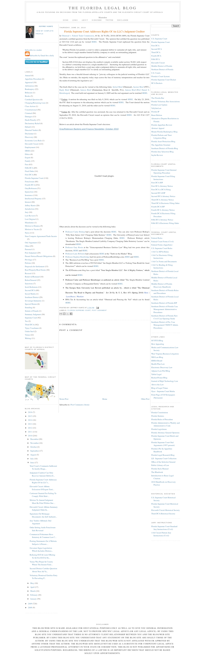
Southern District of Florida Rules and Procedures (165, 292)
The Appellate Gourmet (160, 144)
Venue (27, 334)
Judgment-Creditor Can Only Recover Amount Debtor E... (42, 474)
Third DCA (29, 324)
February (34, 594)
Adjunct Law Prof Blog (160, 370)
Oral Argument (31, 242)
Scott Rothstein (31, 287)
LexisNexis (70, 296)
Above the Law (157, 384)
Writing (28, 338)
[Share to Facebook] (71, 313)
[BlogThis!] (64, 313)
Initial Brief (117, 86)
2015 (30, 416)
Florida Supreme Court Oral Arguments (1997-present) (163, 444)
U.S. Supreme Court (159, 38)
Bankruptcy (30, 89)
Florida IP (155, 111)
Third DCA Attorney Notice (162, 199)
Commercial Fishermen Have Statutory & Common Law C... (43, 536)
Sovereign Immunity (33, 300)
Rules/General (30, 280)
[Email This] (60, 313)
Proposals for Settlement (34, 266)
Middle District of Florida (161, 66)
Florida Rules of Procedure (162, 419)
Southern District (32, 297)
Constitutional (31, 109)
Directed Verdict (31, 130)
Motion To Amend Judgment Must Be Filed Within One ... (42, 501)
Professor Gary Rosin (74, 247)
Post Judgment (31, 252)
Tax (26, 321)
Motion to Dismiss (32, 225)
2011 (30, 431)
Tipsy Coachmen (32, 328)
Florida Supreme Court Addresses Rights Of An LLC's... (43, 481)
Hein (146, 292)
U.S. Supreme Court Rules (161, 248)
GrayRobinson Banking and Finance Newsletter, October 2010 (89, 129)
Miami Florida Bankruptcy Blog (164, 131)
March (33, 591)
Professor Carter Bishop (75, 231)
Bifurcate (28, 92)
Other (27, 246)
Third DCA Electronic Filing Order (165, 203)
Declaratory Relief (32, 123)
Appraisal (29, 82)
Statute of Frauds (32, 311)
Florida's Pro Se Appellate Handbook (161, 450)
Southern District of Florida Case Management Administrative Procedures (164, 309)
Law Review (30, 215)
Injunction (29, 191)
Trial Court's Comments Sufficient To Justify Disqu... (43, 467)
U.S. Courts (155, 73)
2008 (30, 607)
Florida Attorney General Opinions (165, 432)
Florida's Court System (160, 76)
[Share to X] (67, 313)
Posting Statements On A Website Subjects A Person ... (43, 542)
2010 (30, 435)
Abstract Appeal (157, 128)
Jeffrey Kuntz (46, 26)
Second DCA (30, 290)
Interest (28, 202)
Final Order (29, 171)
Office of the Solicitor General (163, 462)
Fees (27, 164)
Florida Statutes (157, 416)
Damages (28, 116)
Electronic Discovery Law (161, 367)
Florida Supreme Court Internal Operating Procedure (163, 171)
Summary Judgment (33, 314)
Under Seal (29, 331)
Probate (28, 263)
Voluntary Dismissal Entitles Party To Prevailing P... (43, 577)
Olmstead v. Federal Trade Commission (78, 35)
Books (27, 96)
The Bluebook (157, 472)
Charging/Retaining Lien (35, 102)
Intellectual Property (33, 198)
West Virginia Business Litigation (165, 353)
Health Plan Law (158, 364)
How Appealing (157, 344)
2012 (30, 427)
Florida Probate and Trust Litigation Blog (161, 136)
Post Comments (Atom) (80, 404)
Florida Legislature (159, 429)
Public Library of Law (160, 465)
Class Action (30, 106)
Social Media (30, 293)
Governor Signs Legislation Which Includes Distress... (41, 549)
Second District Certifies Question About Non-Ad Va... (43, 570)
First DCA (29, 174)
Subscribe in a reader (33, 50)
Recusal (28, 273)
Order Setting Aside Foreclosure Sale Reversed (43, 529)
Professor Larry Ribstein (75, 253)
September (34, 450)
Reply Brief (64, 89)
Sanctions (29, 283)
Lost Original (30, 219)
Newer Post (63, 399)
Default (28, 126)
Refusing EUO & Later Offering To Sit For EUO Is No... (42, 556)
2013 (30, 424)
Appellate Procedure (33, 79)
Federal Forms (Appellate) (161, 244)
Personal (28, 249)
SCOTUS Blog (157, 340)
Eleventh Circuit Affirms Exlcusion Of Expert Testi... (42, 488)
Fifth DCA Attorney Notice (162, 219)
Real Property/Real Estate (35, 270)
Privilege (28, 259)
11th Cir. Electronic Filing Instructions (162, 256)
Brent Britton (156, 115)
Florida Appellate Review (161, 125)
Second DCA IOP (158, 193)
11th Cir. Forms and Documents (164, 261)
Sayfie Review (157, 155)
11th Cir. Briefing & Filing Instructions (162, 266)
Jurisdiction (30, 208)
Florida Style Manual (160, 468)
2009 (30, 603)
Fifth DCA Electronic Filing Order (165, 223)
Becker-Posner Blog (159, 377)
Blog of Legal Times (159, 388)
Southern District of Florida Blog (164, 148)
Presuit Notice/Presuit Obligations (39, 256)
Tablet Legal (156, 374)
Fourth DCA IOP (158, 206)
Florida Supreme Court (34, 178)
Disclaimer (29, 133)
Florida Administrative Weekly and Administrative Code (165, 424)
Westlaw (80, 296)
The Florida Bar (157, 98)
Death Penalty (30, 120)
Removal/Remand (32, 276)
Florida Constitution (159, 412)
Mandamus (29, 222)
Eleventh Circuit (31, 143)
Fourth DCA (30, 184)
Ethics (27, 154)
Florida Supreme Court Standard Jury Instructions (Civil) (164, 528)
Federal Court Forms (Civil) (162, 241)
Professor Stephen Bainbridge (77, 256)
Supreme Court (31, 317)
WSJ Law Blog (157, 357)
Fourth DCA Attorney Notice (163, 210)
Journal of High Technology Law (164, 381)
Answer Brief (138, 86)
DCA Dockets (156, 83)
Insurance (29, 195)
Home (104, 399)
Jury (26, 212)
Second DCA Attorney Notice (163, 196)
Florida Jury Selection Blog (162, 151)
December (34, 439)
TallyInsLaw (156, 108)
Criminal (28, 113)
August (33, 454)
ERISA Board (156, 360)
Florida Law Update (159, 104)
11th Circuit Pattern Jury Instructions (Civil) (161, 534)
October (33, 446)
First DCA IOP (157, 182)
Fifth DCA (29, 167)
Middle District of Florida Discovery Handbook (161, 285)
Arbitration (29, 85)
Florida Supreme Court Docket (163, 79)
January (33, 598)
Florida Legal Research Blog (163, 455)
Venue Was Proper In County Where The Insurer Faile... (41, 563)
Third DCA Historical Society (163, 513)
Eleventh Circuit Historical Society (165, 510)
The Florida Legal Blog (103, 7)
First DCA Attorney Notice (162, 186)
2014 (30, 420)
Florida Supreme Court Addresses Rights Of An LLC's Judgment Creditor (104, 31)
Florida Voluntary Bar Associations (165, 101)
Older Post (145, 399)
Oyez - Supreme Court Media (163, 391)
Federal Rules (156, 238)
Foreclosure (29, 181)
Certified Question (32, 99)
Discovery (29, 137)
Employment (30, 147)
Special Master (31, 304)
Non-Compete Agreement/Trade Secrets (41, 236)
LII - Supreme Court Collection (163, 458)
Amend (28, 75)
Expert (27, 157)
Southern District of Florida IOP (164, 303)
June (32, 462)
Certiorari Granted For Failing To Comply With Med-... (43, 495)
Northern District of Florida (162, 69)
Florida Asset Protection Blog (163, 141)
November (34, 443)
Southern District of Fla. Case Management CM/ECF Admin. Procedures (164, 325)
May (32, 583)
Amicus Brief (85, 89)
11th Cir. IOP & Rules (160, 251)
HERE (94, 41)
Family (28, 161)
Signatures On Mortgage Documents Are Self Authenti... (43, 515)
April (32, 587)
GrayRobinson (31, 188)
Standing (28, 307)
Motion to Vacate (32, 229)
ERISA (27, 150)
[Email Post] (97, 307)
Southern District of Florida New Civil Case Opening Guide (164, 317)
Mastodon (103, 17)
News (27, 232)
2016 (30, 412)
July (32, 458)
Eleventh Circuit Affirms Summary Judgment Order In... (44, 508)
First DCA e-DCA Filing (161, 189)
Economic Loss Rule (33, 140)
